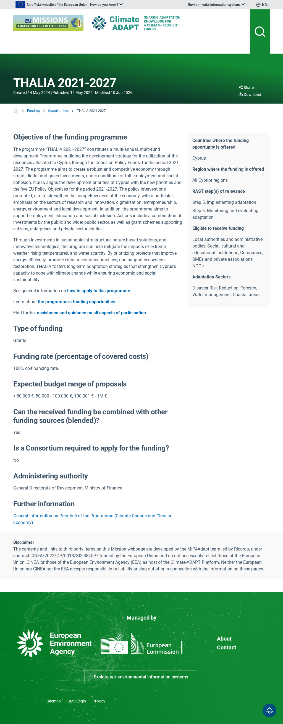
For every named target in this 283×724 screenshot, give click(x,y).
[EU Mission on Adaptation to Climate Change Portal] (48, 23)
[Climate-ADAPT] (147, 23)
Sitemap (54, 701)
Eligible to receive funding (218, 228)
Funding (33, 111)
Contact (226, 647)
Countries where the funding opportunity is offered (220, 144)
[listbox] (69, 4)
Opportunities (58, 111)
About (224, 638)
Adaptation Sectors (211, 277)
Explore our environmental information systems (141, 677)
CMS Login (76, 701)
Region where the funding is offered (228, 169)
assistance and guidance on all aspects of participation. (92, 312)
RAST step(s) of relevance (218, 191)
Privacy (99, 701)
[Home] (16, 111)
